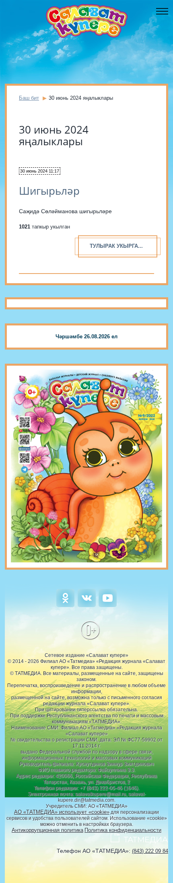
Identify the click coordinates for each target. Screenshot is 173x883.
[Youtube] (108, 605)
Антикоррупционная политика (47, 830)
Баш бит (29, 98)
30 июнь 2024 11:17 (39, 171)
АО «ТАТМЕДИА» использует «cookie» (61, 812)
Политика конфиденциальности (122, 830)
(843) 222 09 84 (150, 851)
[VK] (87, 605)
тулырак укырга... (116, 246)
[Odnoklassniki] (65, 605)
